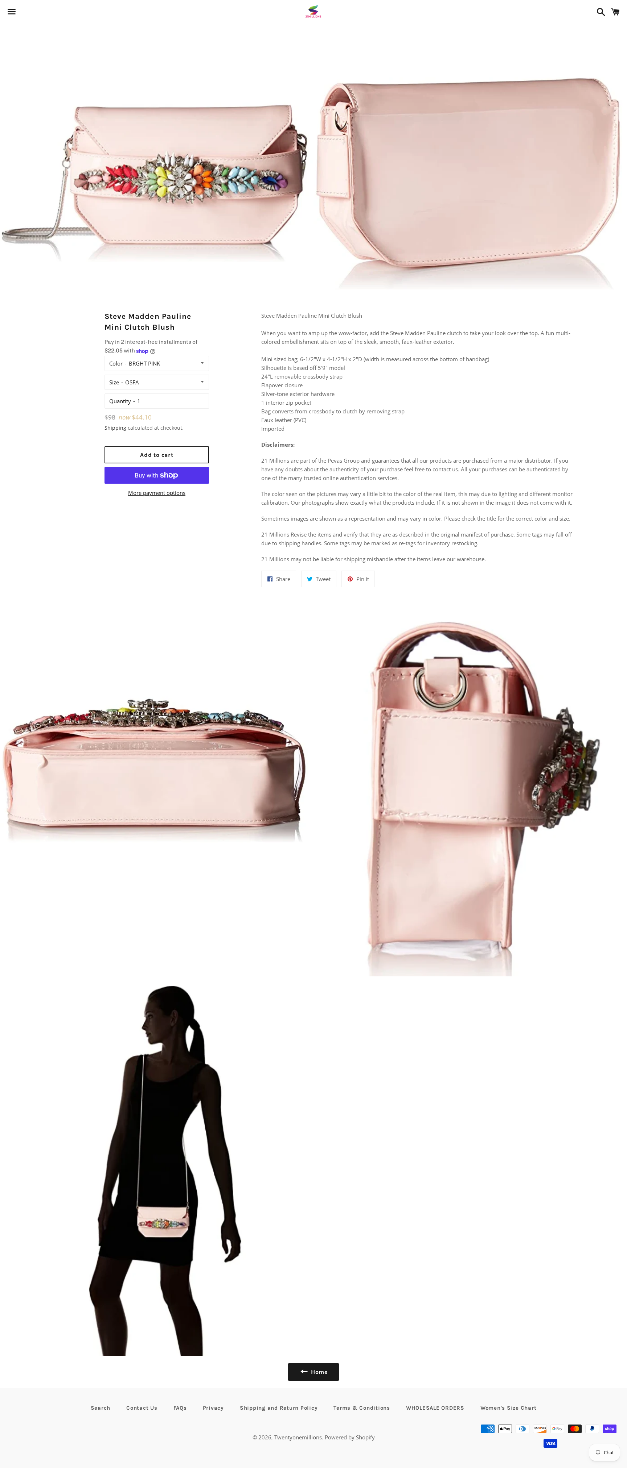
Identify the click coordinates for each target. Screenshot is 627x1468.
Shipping (115, 427)
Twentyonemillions (298, 1437)
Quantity (120, 401)
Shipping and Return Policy (279, 1408)
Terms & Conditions (361, 1408)
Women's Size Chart (508, 1408)
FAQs (180, 1408)
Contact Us (141, 1408)
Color (116, 363)
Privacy (213, 1408)
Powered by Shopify (350, 1437)
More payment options (156, 492)
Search (101, 1408)
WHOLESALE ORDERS (435, 1408)
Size (114, 382)
